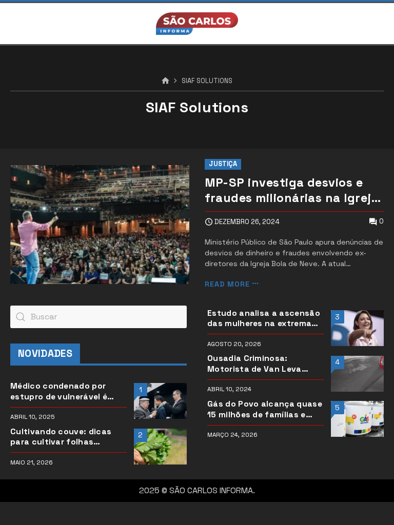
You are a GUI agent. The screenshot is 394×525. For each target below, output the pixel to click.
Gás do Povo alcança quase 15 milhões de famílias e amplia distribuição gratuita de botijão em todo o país (265, 409)
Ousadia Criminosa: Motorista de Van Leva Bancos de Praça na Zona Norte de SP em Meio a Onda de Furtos (265, 363)
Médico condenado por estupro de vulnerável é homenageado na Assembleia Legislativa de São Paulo (63, 391)
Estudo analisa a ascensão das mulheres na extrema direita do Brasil (263, 318)
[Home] (165, 81)
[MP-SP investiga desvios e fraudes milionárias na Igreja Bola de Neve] (99, 225)
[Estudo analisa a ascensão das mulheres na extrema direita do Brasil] (357, 328)
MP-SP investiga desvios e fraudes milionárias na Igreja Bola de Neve (292, 190)
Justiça (223, 163)
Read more (227, 283)
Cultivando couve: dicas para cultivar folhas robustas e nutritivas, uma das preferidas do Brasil (66, 437)
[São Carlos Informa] (197, 23)
